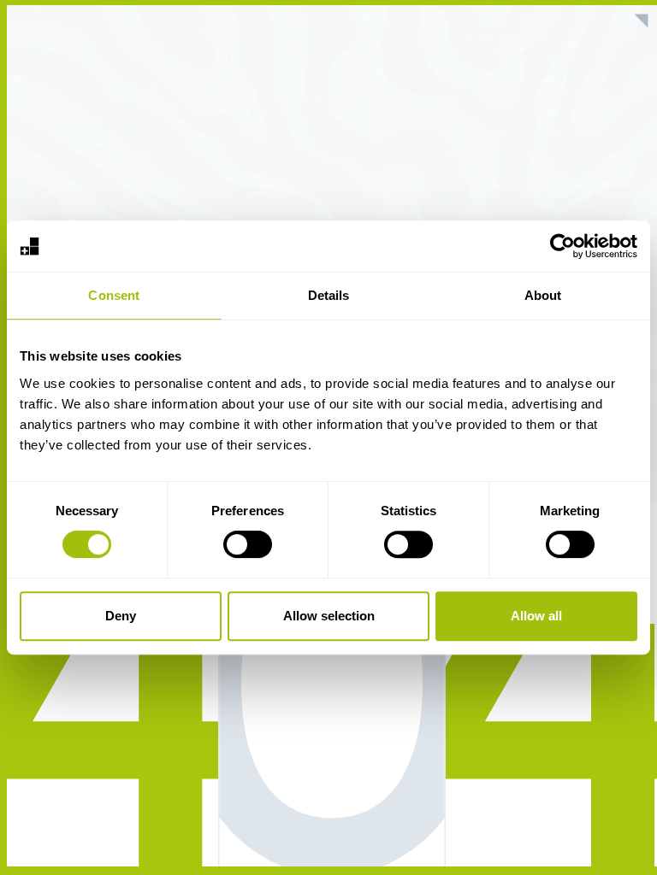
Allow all (536, 615)
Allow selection (329, 615)
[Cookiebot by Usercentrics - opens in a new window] (562, 246)
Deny (120, 615)
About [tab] (543, 295)
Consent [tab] (113, 295)
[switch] (247, 544)
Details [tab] (329, 295)
